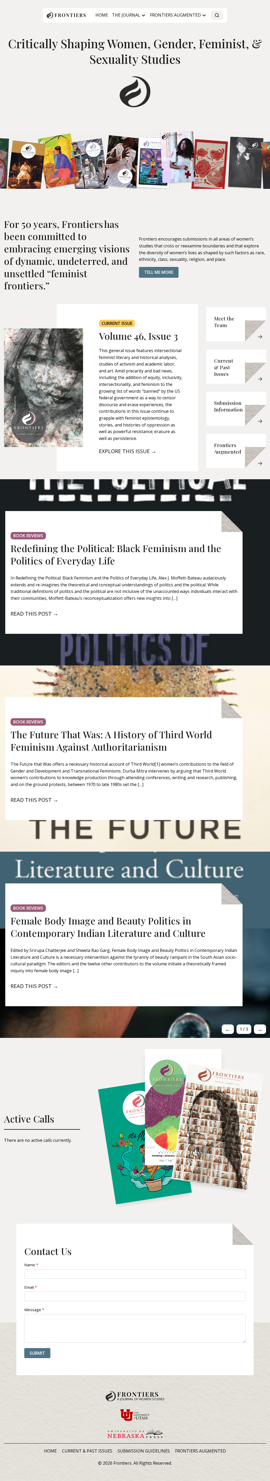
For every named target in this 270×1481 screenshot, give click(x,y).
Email (30, 1287)
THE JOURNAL (126, 15)
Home (101, 15)
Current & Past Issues (87, 1451)
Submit (37, 1353)
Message (34, 1309)
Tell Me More (158, 272)
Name (31, 1264)
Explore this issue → (127, 451)
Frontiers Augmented (175, 15)
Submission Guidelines (144, 1451)
